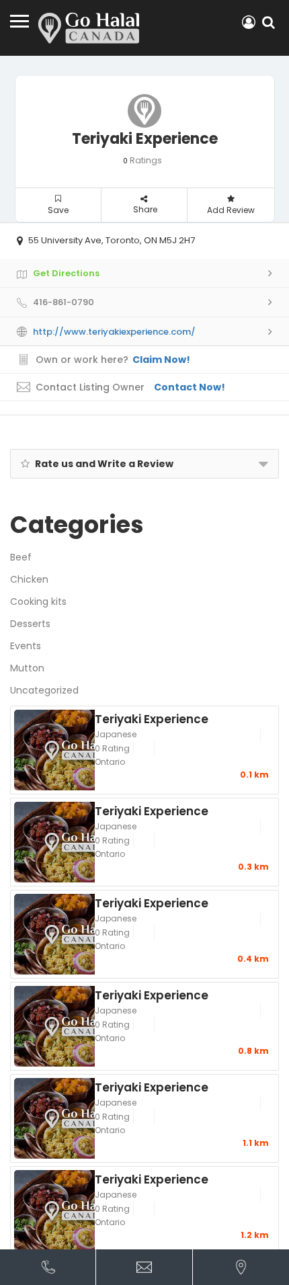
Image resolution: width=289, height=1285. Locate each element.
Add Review (231, 210)
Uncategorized (44, 690)
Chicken (29, 579)
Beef (21, 557)
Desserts (30, 623)
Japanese (115, 734)
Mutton (27, 668)
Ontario (110, 762)
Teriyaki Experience (151, 718)
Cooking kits (38, 601)
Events (25, 646)
